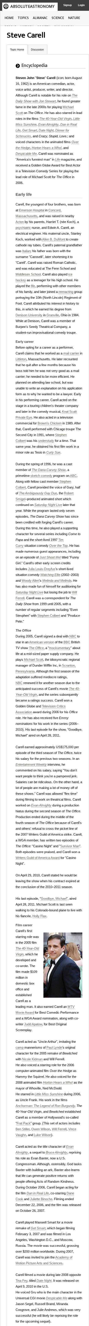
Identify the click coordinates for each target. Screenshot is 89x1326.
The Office (36, 648)
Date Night (46, 130)
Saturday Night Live (48, 505)
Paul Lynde (54, 1047)
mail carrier (71, 353)
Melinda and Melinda (56, 580)
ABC (73, 475)
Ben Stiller (23, 1129)
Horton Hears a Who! (47, 148)
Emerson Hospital (31, 210)
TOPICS (23, 18)
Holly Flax (39, 916)
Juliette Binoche (41, 1199)
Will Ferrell (59, 1129)
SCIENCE (58, 18)
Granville (52, 315)
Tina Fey (21, 1280)
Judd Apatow (33, 1024)
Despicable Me (26, 153)
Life (57, 159)
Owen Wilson (40, 1129)
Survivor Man (69, 846)
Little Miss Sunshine (49, 1094)
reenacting (66, 292)
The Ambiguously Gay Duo (38, 493)
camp (20, 1047)
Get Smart (29, 130)
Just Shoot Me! (50, 557)
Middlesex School (28, 274)
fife (33, 286)
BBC (67, 642)
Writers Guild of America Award (38, 858)
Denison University (29, 315)
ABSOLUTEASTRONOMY (32, 6)
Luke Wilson (42, 1135)
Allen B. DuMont (53, 239)
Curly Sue (53, 452)
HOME (9, 18)
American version (41, 642)
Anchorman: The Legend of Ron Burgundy (45, 1106)
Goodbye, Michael (54, 898)
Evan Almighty (48, 124)
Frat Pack (23, 1123)
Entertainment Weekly (31, 764)
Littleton (21, 359)
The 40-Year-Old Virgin (55, 118)
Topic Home (17, 49)
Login (81, 5)
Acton (20, 222)
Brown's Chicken (50, 423)
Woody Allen (30, 580)
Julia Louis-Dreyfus (41, 569)
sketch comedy (41, 475)
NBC (72, 636)
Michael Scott (33, 659)
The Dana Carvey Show (49, 470)
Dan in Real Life (38, 1193)
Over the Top (58, 545)
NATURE (74, 18)
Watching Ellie (50, 575)
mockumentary (59, 648)
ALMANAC (40, 18)
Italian (26, 251)
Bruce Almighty (56, 1152)
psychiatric (23, 227)
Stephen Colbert (48, 615)
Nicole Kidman (32, 1059)
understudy (46, 441)
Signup (67, 5)
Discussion (37, 49)
